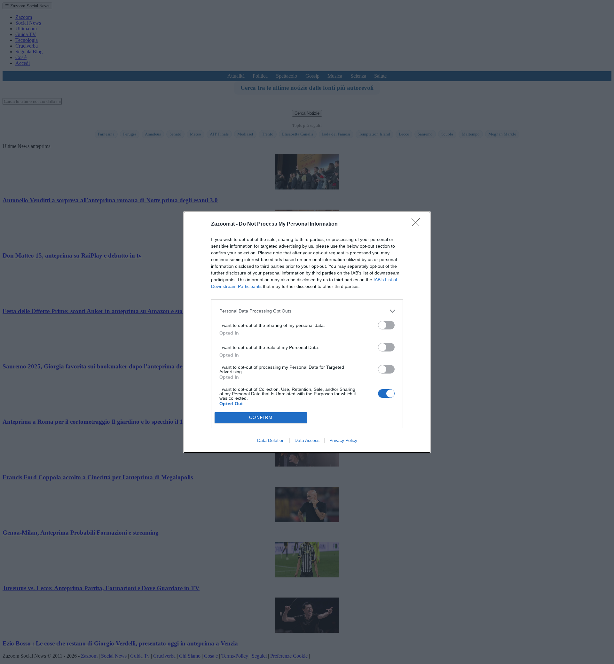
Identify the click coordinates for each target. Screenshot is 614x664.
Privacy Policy (343, 440)
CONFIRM (261, 417)
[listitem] (307, 311)
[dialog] (307, 332)
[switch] (386, 325)
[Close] (418, 224)
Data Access (307, 440)
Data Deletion (271, 440)
